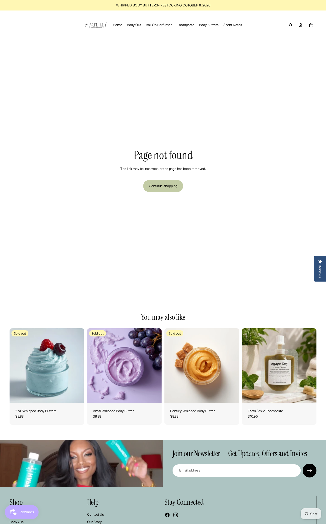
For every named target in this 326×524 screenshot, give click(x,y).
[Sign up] (309, 470)
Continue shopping (163, 186)
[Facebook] (167, 515)
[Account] (300, 25)
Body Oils (17, 522)
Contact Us (95, 514)
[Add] (309, 395)
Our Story (94, 522)
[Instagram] (176, 515)
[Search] (290, 25)
